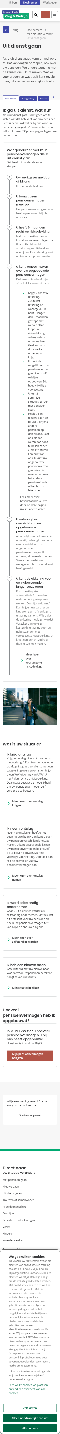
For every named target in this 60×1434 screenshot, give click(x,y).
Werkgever (50, 2)
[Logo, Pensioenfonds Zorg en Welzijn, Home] (15, 14)
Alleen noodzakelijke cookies (30, 1418)
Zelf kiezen (30, 1408)
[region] (30, 1341)
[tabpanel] (30, 591)
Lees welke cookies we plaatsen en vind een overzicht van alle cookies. (28, 1389)
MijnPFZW (45, 17)
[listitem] (30, 184)
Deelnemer (30, 2)
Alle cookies (30, 1428)
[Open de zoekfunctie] (35, 14)
